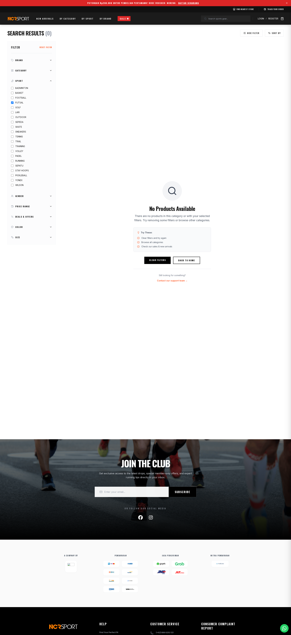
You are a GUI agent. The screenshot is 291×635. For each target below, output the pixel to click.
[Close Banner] (287, 3)
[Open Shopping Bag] (282, 18)
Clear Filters (157, 260)
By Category (68, 18)
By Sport (88, 18)
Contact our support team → (172, 280)
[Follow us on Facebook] (140, 517)
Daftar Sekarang (188, 3)
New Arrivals (45, 18)
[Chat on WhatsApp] (284, 628)
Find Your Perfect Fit (108, 632)
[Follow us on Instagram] (151, 517)
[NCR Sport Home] (18, 18)
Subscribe (182, 492)
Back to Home (186, 260)
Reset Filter (46, 47)
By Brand (106, 18)
